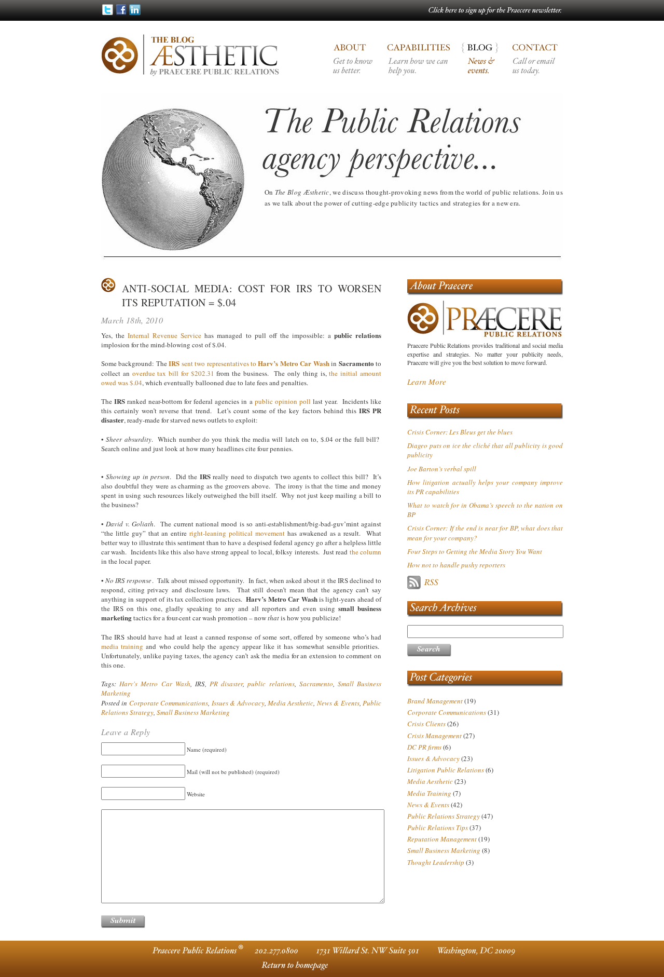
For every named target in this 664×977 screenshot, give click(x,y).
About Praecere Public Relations (354, 67)
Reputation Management (442, 839)
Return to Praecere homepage (293, 965)
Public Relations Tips (437, 827)
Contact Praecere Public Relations (534, 67)
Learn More (426, 381)
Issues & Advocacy (238, 703)
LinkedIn (134, 9)
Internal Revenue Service (164, 335)
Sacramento (316, 683)
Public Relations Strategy (443, 816)
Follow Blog (459, 582)
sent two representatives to (249, 363)
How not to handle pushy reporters (456, 564)
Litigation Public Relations (445, 770)
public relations (270, 683)
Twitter (107, 9)
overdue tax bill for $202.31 (173, 373)
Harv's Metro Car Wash (154, 683)
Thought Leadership (435, 862)
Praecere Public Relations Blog (483, 67)
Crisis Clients (426, 723)
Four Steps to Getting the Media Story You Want (474, 551)
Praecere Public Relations (485, 287)
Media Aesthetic (290, 703)
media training (122, 646)
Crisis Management (434, 735)
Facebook (121, 9)
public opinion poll (283, 401)
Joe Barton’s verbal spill (441, 468)
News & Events (338, 703)
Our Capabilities (419, 67)
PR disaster (226, 683)
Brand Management (435, 700)
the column (365, 552)
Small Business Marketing (193, 712)
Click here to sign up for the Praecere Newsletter (495, 11)
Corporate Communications (168, 703)
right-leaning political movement (237, 533)
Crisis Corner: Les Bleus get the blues (460, 432)
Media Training (429, 793)
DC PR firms (424, 747)
